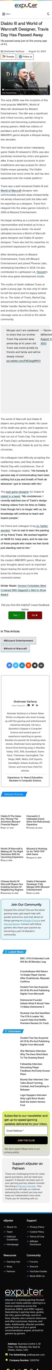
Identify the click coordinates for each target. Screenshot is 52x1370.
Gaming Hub (13, 1262)
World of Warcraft (11, 190)
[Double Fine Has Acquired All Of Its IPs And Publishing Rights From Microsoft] (10, 992)
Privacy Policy (37, 1228)
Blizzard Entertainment (19, 640)
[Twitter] (16, 665)
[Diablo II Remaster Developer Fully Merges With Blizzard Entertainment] (38, 871)
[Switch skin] (48, 13)
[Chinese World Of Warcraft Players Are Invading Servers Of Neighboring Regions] (12, 871)
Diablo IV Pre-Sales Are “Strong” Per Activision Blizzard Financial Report (11, 820)
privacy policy (11, 1153)
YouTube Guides (38, 1272)
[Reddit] (28, 665)
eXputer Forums (31, 921)
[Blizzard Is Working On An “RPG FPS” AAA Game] (38, 838)
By (2, 51)
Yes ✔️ (17, 615)
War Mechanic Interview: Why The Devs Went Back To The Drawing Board (34, 1055)
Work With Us (37, 1277)
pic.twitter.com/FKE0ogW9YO (23, 360)
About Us (12, 1228)
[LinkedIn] (22, 665)
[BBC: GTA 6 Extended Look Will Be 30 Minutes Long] (10, 963)
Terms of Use (37, 1237)
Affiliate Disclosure (35, 1244)
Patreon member (27, 1187)
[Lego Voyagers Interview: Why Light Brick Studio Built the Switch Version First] (10, 1100)
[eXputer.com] (26, 5)
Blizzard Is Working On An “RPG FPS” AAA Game (36, 851)
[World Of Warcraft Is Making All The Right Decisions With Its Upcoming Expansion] (12, 838)
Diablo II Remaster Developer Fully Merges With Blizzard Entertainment (37, 885)
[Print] (41, 665)
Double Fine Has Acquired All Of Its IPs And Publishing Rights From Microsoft (35, 991)
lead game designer (17, 491)
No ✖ (34, 615)
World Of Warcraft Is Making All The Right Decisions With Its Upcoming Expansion (12, 852)
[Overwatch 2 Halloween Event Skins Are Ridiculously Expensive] (38, 806)
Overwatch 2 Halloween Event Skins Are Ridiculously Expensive (38, 820)
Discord (34, 1267)
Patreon (11, 1272)
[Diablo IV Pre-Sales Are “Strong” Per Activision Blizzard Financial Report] (12, 806)
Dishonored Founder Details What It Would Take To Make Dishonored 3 (34, 1004)
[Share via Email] (35, 665)
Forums (34, 1262)
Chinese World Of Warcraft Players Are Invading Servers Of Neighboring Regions (12, 885)
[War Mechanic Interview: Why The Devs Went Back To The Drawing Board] (10, 1056)
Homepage (12, 1245)
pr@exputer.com (36, 1355)
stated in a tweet (10, 496)
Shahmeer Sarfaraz (12, 51)
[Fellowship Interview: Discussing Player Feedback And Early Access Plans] (10, 1069)
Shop (9, 1267)
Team (10, 1233)
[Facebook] (9, 665)
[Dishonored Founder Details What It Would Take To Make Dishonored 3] (10, 1005)
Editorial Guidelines (12, 1239)
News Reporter (18, 705)
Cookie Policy (37, 1233)
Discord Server (11, 925)
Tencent (41, 271)
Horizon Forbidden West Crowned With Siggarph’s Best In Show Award (23, 590)
